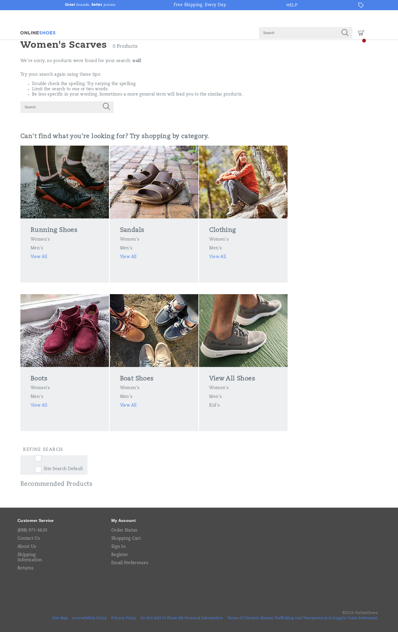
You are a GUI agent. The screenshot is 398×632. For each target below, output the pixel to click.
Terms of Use (239, 618)
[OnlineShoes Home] (37, 32)
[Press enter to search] (345, 33)
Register (119, 555)
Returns (25, 568)
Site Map (60, 618)
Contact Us (28, 539)
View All (39, 257)
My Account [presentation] (123, 520)
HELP (291, 5)
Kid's (214, 406)
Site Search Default (63, 469)
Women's (40, 240)
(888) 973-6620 (32, 531)
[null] (59, 458)
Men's (37, 248)
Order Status (124, 531)
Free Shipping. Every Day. (200, 5)
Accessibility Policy (89, 618)
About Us (26, 547)
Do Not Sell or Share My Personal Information (182, 618)
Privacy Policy (123, 618)
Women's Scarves (63, 45)
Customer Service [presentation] (35, 520)
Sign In (118, 547)
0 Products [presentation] (125, 46)
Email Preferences (129, 563)
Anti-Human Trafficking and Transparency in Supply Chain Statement (314, 618)
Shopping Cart (126, 539)
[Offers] (361, 5)
